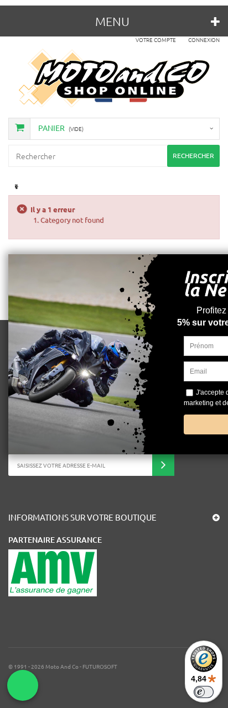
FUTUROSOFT (99, 666)
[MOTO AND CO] (114, 78)
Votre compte (156, 39)
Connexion (204, 39)
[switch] (204, 692)
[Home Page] (15, 186)
